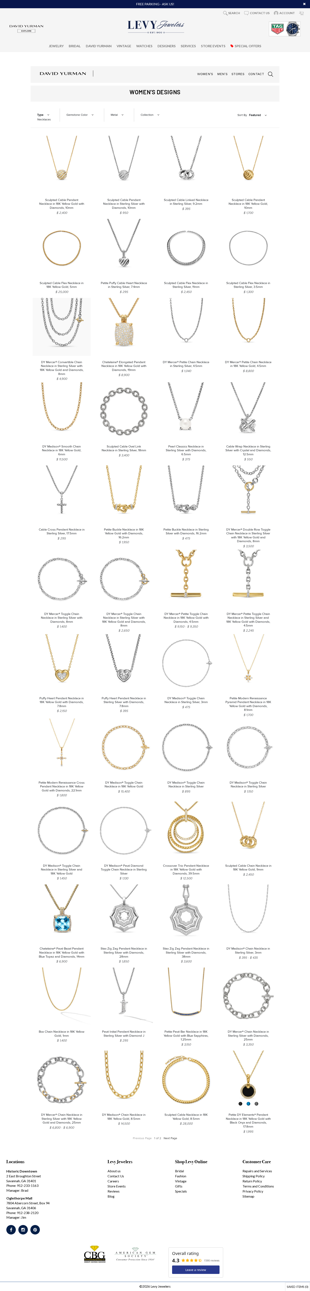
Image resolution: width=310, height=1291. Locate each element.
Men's (222, 74)
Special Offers (248, 46)
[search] (268, 75)
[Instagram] (23, 1229)
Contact (256, 74)
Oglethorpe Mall (19, 1198)
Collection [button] (147, 115)
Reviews (114, 1191)
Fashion (180, 1176)
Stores (238, 74)
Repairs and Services (257, 1171)
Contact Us (116, 1176)
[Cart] (301, 13)
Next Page (170, 1138)
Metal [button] (114, 115)
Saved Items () (297, 1286)
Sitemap (248, 1196)
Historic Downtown (21, 1171)
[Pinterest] (35, 1229)
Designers (167, 46)
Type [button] (40, 115)
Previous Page (142, 1138)
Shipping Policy (254, 1176)
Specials (181, 1191)
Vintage (124, 46)
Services (188, 46)
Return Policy (252, 1181)
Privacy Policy (253, 1191)
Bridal (75, 46)
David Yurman (99, 46)
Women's (205, 74)
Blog (111, 1196)
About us (114, 1171)
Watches (144, 46)
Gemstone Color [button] (77, 115)
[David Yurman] (26, 28)
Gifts (178, 1186)
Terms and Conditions (258, 1186)
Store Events (213, 46)
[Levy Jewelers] (156, 27)
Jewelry (56, 46)
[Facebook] (11, 1229)
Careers (113, 1181)
